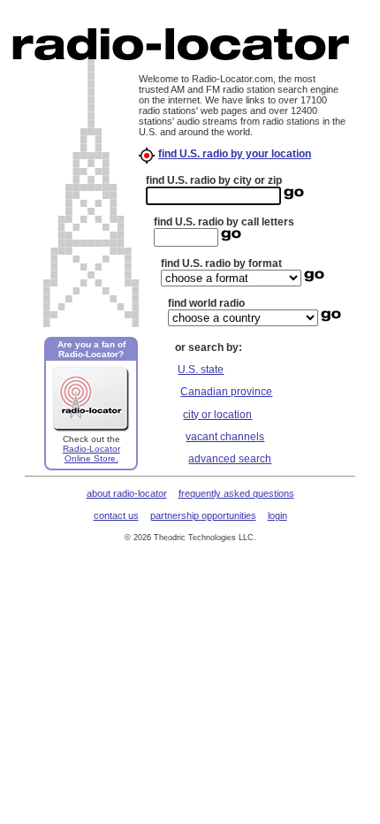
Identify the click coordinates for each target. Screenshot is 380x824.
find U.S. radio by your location (234, 154)
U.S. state (201, 369)
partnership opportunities (203, 515)
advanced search (229, 459)
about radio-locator (127, 493)
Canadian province (226, 391)
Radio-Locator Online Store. (91, 453)
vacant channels (225, 437)
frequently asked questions (236, 493)
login (277, 515)
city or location (217, 414)
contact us (116, 515)
